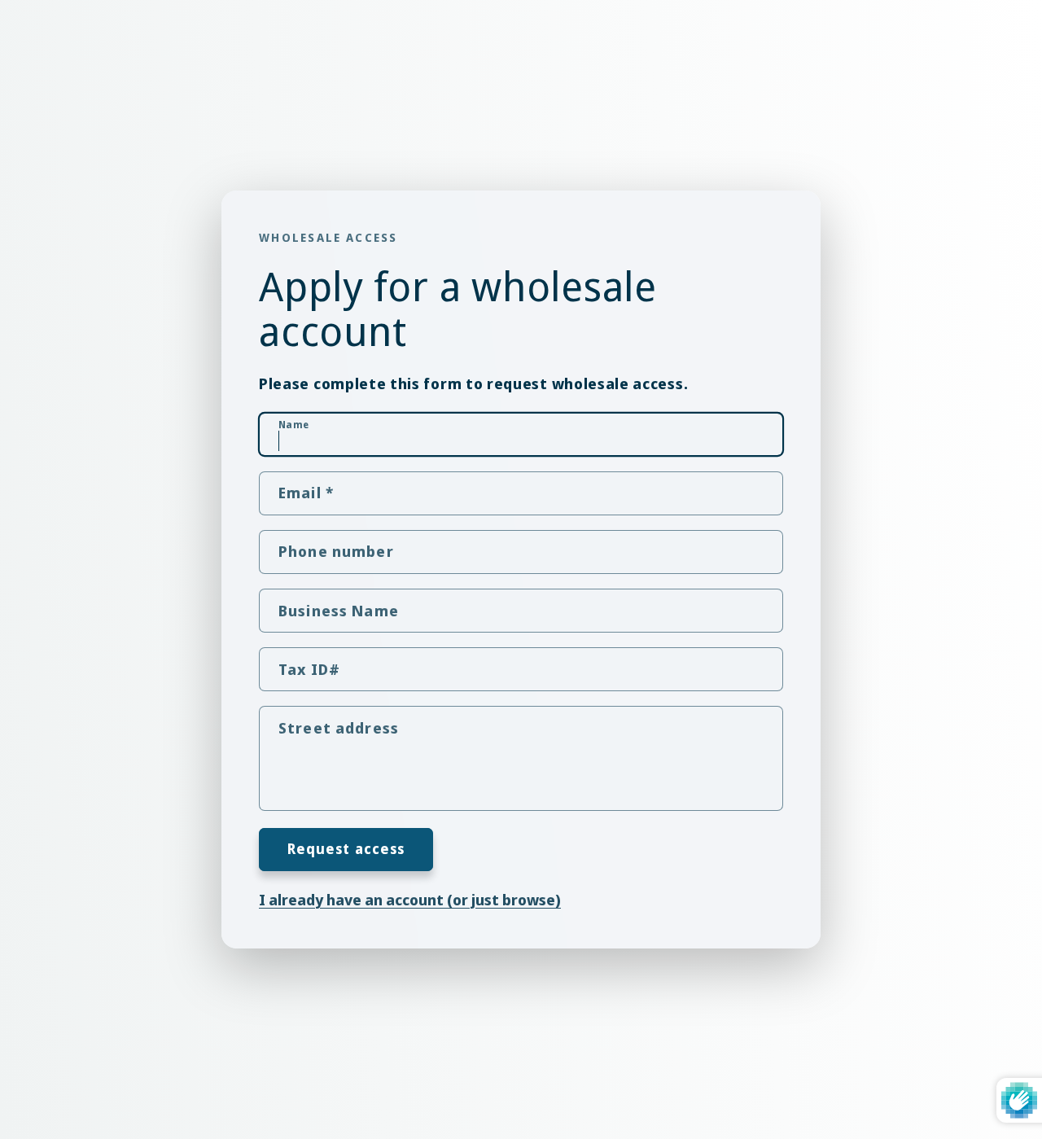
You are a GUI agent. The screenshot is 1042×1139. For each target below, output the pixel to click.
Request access (346, 848)
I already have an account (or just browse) (410, 898)
